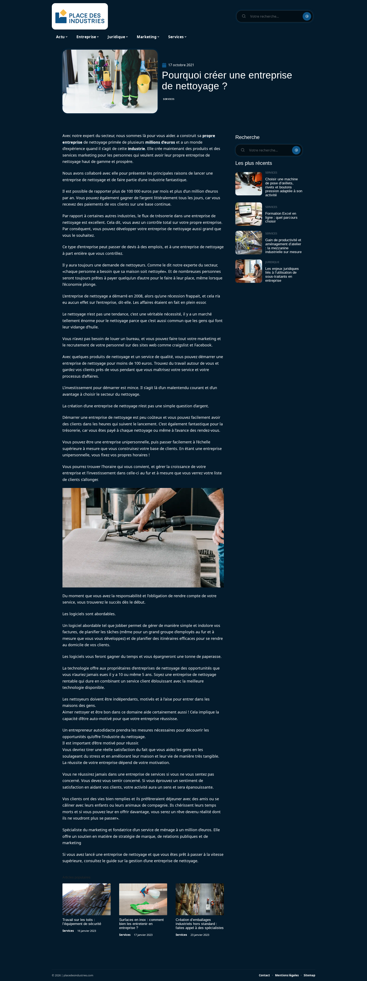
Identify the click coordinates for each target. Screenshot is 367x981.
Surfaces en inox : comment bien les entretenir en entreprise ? (141, 924)
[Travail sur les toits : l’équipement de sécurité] (86, 899)
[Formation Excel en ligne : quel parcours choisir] (248, 214)
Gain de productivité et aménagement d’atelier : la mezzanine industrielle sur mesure (283, 246)
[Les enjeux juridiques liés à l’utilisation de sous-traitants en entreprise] (248, 271)
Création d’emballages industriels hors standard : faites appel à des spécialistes (200, 924)
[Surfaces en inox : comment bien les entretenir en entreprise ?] (143, 899)
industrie (136, 148)
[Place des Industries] (79, 16)
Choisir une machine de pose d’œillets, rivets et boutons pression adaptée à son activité (283, 187)
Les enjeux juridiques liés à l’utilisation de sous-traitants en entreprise (282, 275)
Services (169, 99)
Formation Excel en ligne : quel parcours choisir (281, 217)
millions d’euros (160, 142)
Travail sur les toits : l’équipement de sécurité (81, 922)
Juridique (272, 262)
